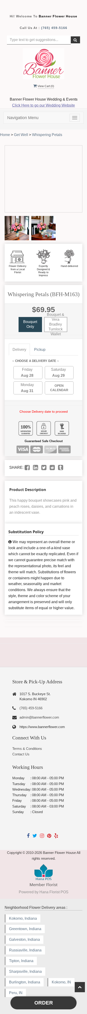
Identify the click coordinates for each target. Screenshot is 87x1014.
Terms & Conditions (27, 749)
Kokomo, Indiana (23, 918)
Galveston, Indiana (24, 939)
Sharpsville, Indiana (25, 971)
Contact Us (20, 754)
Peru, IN (16, 993)
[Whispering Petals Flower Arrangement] (17, 228)
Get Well (21, 135)
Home (5, 135)
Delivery (19, 350)
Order (43, 1003)
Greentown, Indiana (25, 929)
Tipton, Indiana (21, 961)
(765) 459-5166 (54, 28)
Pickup (39, 350)
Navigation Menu (23, 117)
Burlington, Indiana (24, 982)
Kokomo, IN (61, 982)
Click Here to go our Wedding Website (43, 105)
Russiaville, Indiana (25, 950)
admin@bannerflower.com (39, 717)
